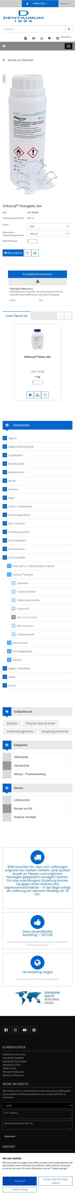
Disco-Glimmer (20, 642)
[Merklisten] (27, 252)
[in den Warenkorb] (30, 394)
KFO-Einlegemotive (22, 651)
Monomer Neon (25, 625)
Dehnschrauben (16, 549)
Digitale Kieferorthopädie (21, 446)
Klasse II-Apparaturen (19, 514)
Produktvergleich (14, 1071)
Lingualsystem (15, 455)
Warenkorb (66, 37)
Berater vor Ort (23, 808)
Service (12, 685)
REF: (5, 212)
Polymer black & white (28, 600)
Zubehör (17, 659)
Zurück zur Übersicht (20, 60)
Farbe (6, 224)
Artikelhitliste (11, 1064)
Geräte (11, 676)
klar (41, 300)
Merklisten (9, 1068)
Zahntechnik (21, 765)
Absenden (10, 1136)
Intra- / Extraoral (16, 523)
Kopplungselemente (55, 731)
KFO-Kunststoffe (16, 557)
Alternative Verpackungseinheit (13, 234)
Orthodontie (21, 757)
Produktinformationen (37, 274)
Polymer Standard (26, 591)
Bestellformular (13, 1075)
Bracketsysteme (16, 463)
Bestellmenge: (10, 240)
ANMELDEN (39, 3)
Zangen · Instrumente (19, 668)
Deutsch (64, 3)
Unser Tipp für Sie (16, 315)
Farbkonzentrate (25, 634)
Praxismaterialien (17, 540)
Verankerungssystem (19, 531)
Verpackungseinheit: (13, 218)
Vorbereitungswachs (20, 731)
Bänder (12, 480)
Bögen (11, 497)
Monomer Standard (27, 617)
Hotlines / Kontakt (25, 817)
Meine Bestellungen (15, 1061)
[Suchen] (68, 28)
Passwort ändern (13, 1057)
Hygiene (12, 438)
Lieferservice (22, 800)
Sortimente (22, 583)
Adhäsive (13, 489)
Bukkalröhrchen (16, 472)
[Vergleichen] (35, 252)
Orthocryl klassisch (23, 574)
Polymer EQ (23, 608)
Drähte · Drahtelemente (20, 506)
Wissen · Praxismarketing (30, 774)
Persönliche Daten (14, 1054)
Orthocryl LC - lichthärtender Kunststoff (33, 566)
